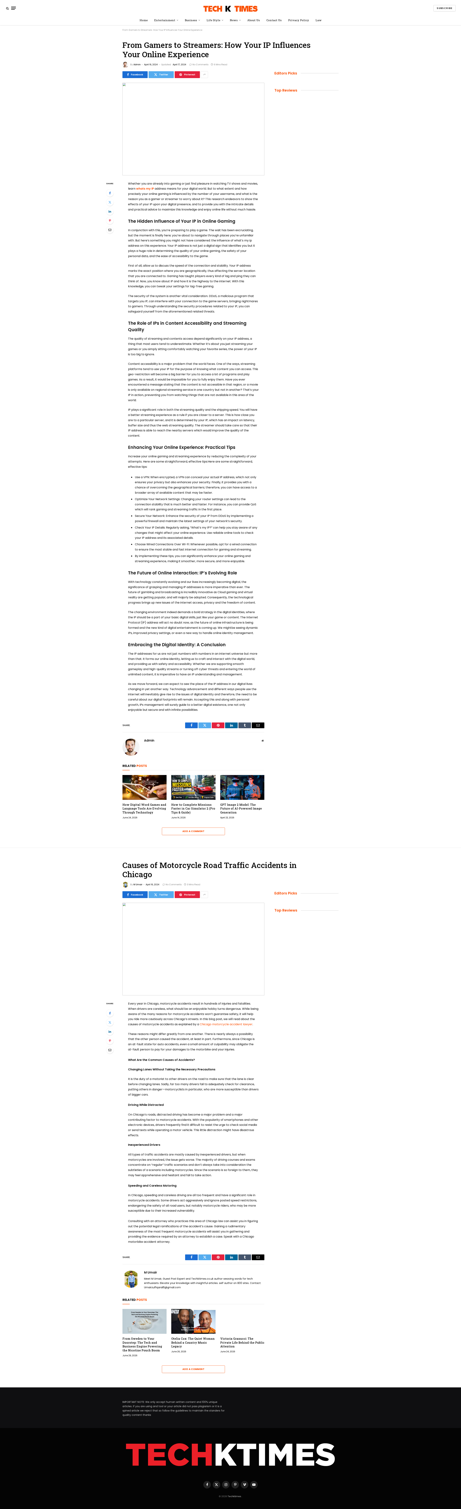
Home (144, 20)
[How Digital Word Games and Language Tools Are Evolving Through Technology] (144, 787)
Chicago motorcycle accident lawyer (226, 1024)
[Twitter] (109, 202)
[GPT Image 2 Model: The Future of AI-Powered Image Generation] (242, 787)
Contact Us (274, 20)
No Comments (201, 64)
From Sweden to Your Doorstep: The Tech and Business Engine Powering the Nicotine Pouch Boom (142, 1344)
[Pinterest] (109, 220)
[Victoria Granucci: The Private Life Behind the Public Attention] (242, 1321)
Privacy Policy (298, 20)
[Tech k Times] (230, 8)
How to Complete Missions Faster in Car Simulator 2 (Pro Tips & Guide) (193, 808)
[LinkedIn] (109, 211)
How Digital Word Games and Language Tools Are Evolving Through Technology (144, 808)
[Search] (7, 8)
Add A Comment (193, 831)
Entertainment (164, 20)
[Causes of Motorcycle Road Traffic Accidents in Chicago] (193, 949)
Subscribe (444, 8)
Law (318, 20)
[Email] (109, 229)
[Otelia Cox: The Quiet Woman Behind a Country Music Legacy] (193, 1321)
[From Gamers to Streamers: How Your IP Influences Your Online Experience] (193, 129)
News (234, 20)
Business (191, 20)
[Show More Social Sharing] (204, 74)
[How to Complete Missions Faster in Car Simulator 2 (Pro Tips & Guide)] (193, 787)
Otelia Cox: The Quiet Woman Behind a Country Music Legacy (193, 1342)
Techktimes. (235, 1496)
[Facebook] (109, 193)
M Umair (137, 884)
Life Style (213, 20)
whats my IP (145, 189)
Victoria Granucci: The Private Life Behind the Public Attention (242, 1342)
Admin (137, 64)
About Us (253, 20)
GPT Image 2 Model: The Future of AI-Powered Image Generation (241, 808)
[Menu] (13, 8)
